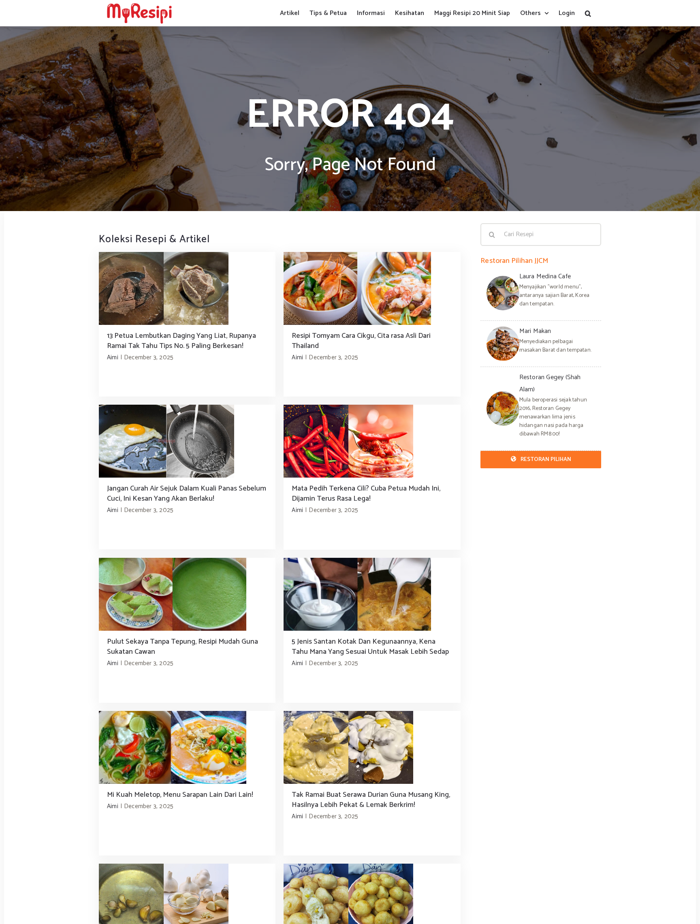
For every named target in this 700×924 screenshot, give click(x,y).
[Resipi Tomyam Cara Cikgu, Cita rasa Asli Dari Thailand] (372, 288)
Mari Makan (535, 331)
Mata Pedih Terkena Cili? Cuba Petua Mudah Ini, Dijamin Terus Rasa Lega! (366, 493)
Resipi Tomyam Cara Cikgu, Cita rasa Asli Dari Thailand (361, 341)
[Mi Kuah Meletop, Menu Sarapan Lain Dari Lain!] (187, 747)
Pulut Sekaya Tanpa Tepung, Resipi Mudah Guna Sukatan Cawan (182, 647)
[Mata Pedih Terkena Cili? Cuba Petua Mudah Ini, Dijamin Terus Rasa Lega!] (372, 441)
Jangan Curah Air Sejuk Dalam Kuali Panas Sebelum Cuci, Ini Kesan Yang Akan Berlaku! (186, 493)
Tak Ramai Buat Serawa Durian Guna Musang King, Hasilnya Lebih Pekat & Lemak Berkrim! (371, 800)
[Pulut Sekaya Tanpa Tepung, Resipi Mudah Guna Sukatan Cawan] (187, 594)
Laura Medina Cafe (545, 276)
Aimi (112, 357)
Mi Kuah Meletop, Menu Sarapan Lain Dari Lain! (180, 795)
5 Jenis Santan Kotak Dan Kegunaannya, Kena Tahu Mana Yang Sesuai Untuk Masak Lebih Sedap (370, 647)
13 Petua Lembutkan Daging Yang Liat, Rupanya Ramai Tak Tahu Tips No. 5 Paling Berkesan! (181, 341)
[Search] (588, 13)
